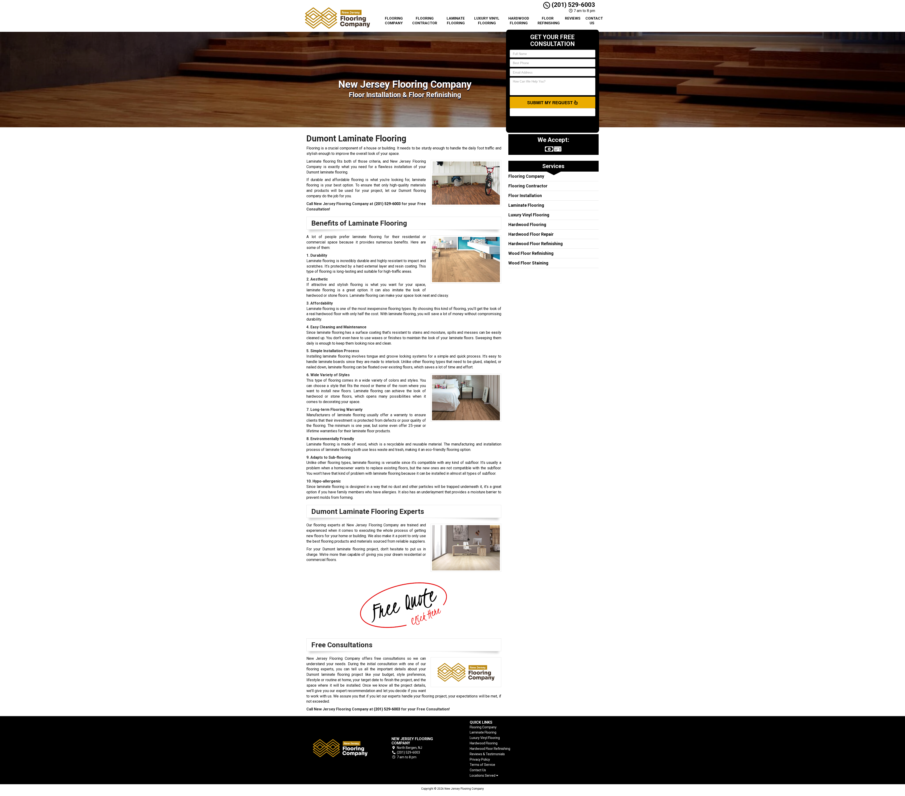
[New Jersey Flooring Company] (340, 748)
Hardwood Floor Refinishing (535, 243)
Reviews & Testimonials (487, 754)
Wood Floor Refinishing (531, 253)
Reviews (572, 18)
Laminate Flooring (456, 20)
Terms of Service (482, 765)
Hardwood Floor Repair (531, 234)
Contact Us (593, 20)
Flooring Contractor (424, 20)
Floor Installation (525, 195)
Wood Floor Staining (528, 262)
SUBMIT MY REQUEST (550, 102)
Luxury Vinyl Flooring (486, 20)
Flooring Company (394, 20)
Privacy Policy (480, 759)
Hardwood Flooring (518, 20)
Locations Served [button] (483, 775)
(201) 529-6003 (572, 4)
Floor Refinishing (549, 20)
